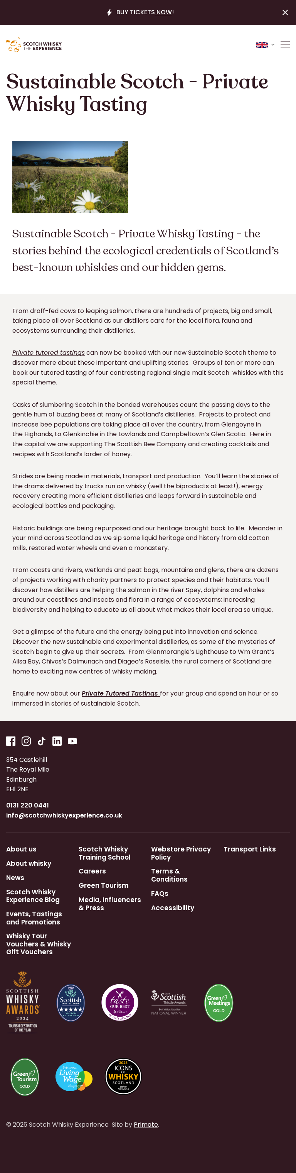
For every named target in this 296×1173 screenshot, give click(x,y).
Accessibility (172, 908)
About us (21, 849)
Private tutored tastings (48, 352)
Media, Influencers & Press (110, 904)
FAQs (159, 893)
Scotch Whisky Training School (105, 853)
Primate (146, 1124)
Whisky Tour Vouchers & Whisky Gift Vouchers (38, 944)
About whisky (28, 863)
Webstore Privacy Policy (181, 853)
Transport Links (250, 849)
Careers (92, 871)
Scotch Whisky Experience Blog (33, 896)
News (15, 878)
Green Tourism (104, 885)
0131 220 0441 (27, 805)
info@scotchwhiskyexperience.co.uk (64, 815)
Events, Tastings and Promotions (34, 918)
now (163, 12)
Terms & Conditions (169, 875)
